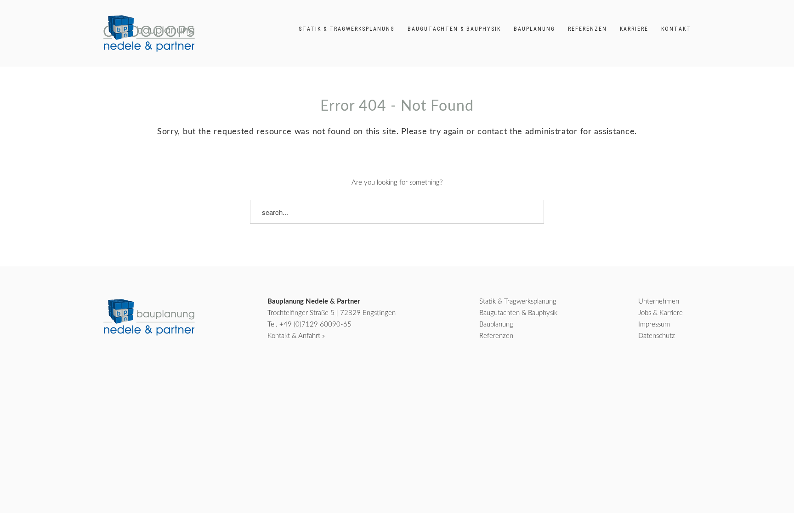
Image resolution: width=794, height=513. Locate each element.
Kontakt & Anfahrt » (296, 336)
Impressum (654, 324)
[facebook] (632, 372)
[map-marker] (683, 372)
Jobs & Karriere (660, 313)
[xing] (656, 372)
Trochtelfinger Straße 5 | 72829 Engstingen (331, 313)
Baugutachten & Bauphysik (454, 29)
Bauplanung (534, 29)
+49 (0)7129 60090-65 (315, 324)
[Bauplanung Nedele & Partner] (149, 33)
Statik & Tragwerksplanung (347, 29)
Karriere (634, 29)
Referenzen (587, 29)
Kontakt (676, 29)
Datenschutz (656, 336)
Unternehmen (658, 301)
